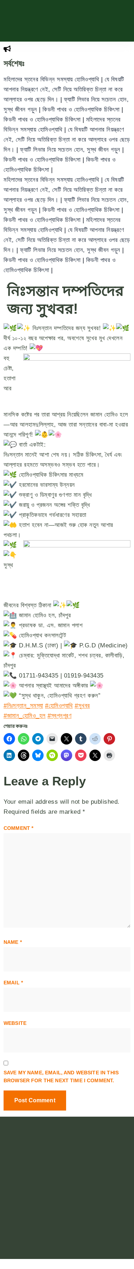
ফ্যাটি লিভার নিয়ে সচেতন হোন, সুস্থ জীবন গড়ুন (71, 149)
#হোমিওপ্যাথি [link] (59, 705)
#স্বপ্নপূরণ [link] (59, 715)
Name (13, 942)
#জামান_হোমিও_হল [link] (25, 715)
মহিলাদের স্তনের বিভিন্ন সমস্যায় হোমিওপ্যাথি (52, 79)
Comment (18, 828)
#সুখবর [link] (82, 705)
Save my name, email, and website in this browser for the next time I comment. (61, 1076)
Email (13, 982)
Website (15, 1023)
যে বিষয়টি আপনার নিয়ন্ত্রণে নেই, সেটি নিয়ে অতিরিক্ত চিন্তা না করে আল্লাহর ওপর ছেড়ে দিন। (64, 89)
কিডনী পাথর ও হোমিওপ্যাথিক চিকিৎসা (82, 109)
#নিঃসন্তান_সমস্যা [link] (23, 705)
